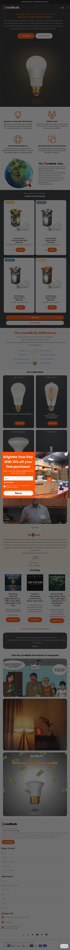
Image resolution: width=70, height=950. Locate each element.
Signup (18, 493)
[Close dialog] (66, 454)
